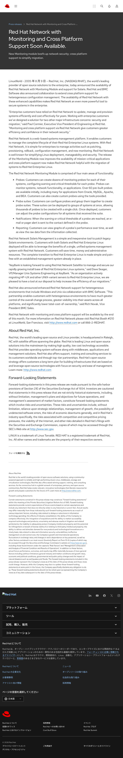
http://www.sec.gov (41, 429)
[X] (111, 596)
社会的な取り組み (71, 677)
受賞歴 (20, 658)
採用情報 (67, 683)
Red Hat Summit (90, 730)
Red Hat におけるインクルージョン (16, 730)
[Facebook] (104, 596)
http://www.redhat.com (63, 322)
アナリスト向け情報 (11, 683)
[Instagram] (119, 596)
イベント (87, 723)
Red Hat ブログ (90, 726)
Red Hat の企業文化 (11, 672)
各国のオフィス (8, 726)
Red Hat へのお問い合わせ (54, 726)
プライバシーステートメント (14, 746)
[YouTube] (97, 596)
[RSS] (28, 453)
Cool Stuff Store (49, 730)
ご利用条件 (47, 746)
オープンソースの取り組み (75, 672)
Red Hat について (10, 666)
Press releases (15, 24)
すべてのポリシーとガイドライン (97, 746)
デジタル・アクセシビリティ (14, 749)
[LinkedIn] (90, 596)
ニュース (67, 666)
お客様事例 (7, 677)
